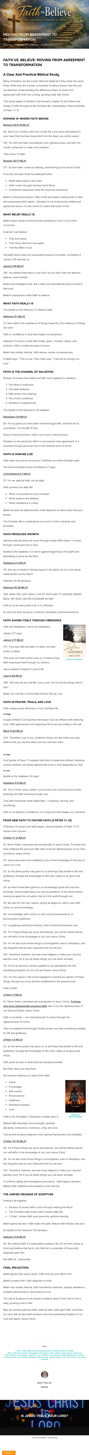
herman (9, 45)
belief (25, 1351)
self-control (17, 1357)
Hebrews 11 (14, 1355)
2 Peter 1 (19, 1351)
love (38, 1355)
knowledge (23, 1355)
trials (64, 1357)
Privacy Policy (52, 1438)
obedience (45, 1355)
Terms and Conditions (39, 1438)
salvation (9, 1357)
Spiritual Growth (42, 1357)
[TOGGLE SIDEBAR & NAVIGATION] (83, 5)
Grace (70, 1353)
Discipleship (33, 1353)
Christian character (59, 1351)
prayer (63, 1355)
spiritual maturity (55, 1357)
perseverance (55, 1355)
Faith (51, 1353)
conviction (24, 1353)
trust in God (71, 1357)
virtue (78, 1357)
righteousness (72, 1355)
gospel (64, 1353)
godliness (57, 1353)
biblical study (32, 1351)
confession (16, 1353)
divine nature (44, 1353)
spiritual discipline (29, 1357)
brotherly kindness (45, 1351)
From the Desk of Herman (27, 45)
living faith (32, 1355)
